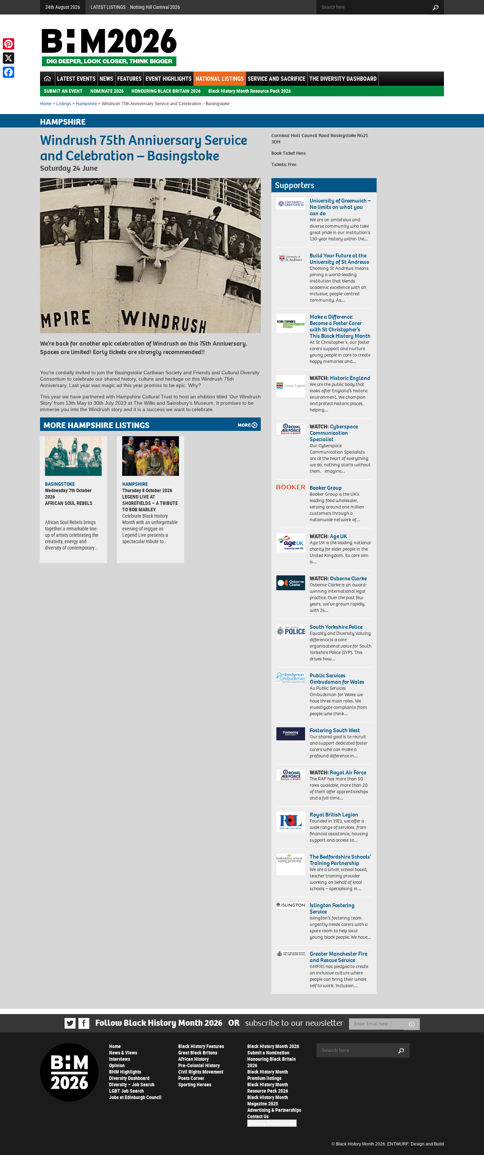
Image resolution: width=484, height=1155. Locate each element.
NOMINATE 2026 (107, 90)
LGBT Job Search (126, 1090)
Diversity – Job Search (131, 1084)
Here (300, 153)
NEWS (106, 78)
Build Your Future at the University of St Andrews (339, 259)
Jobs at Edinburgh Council (135, 1097)
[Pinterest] (8, 44)
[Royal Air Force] (290, 775)
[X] (8, 58)
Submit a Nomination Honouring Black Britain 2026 (271, 1059)
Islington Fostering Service (332, 908)
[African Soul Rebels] (73, 456)
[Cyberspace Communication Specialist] (290, 429)
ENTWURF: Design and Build (415, 1144)
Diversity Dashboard (129, 1078)
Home (46, 103)
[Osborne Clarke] (290, 582)
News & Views (123, 1052)
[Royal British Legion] (290, 822)
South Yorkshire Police (336, 627)
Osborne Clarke (348, 578)
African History (193, 1059)
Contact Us (258, 1116)
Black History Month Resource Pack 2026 (249, 90)
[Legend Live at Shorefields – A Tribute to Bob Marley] (150, 456)
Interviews (119, 1059)
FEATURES (129, 78)
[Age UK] (290, 542)
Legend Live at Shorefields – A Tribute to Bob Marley (150, 503)
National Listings (220, 78)
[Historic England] (290, 386)
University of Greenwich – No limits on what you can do (340, 207)
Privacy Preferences (271, 1123)
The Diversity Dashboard (343, 78)
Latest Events (76, 78)
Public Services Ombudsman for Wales (337, 678)
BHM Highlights (125, 1071)
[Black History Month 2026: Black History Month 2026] (109, 47)
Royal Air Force (348, 772)
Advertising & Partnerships (274, 1109)
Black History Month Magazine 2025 (267, 1100)
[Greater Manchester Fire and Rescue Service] (290, 954)
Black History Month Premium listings (267, 1074)
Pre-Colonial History (199, 1065)
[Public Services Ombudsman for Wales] (290, 677)
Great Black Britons (197, 1052)
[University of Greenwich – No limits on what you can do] (290, 204)
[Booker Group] (290, 487)
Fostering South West (335, 730)
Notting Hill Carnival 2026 (155, 7)
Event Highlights (169, 78)
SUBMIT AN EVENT (63, 90)
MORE (244, 425)
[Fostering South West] (290, 733)
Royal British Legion (334, 814)
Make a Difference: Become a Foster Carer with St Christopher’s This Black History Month (340, 326)
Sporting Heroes (194, 1084)
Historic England (350, 378)
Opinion (117, 1065)
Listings (63, 103)
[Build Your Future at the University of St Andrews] (290, 258)
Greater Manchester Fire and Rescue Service (338, 957)
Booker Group (326, 487)
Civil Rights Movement (200, 1071)
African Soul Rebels (68, 503)
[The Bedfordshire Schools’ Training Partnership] (290, 864)
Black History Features (201, 1046)
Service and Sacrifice (276, 78)
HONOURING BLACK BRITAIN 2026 (166, 90)
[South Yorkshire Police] (290, 631)
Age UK (338, 536)
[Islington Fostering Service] (290, 905)
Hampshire (86, 103)
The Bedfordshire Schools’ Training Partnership (340, 860)
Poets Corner (191, 1078)
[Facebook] (8, 72)
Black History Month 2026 (273, 1046)
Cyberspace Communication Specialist (334, 433)
